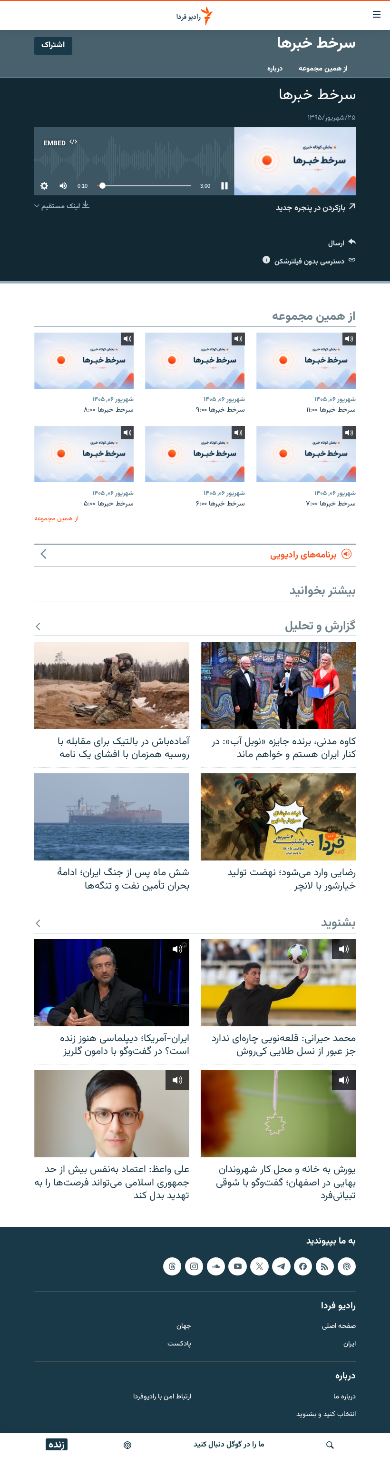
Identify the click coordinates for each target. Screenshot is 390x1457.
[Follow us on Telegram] (281, 1266)
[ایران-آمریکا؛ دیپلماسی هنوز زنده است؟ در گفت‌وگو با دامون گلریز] (111, 982)
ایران (349, 1344)
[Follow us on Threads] (172, 1266)
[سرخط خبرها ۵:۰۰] (84, 454)
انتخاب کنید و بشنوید (326, 1414)
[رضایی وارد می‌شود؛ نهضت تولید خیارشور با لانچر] (278, 816)
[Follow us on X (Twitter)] (259, 1266)
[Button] (342, 245)
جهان (183, 1327)
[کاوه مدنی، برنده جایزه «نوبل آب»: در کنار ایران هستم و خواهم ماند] (278, 685)
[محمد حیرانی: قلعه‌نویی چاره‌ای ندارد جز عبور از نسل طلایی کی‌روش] (278, 982)
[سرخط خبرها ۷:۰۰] (306, 454)
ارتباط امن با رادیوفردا (162, 1397)
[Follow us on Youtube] (237, 1266)
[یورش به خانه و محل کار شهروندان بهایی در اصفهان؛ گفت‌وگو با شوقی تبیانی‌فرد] (278, 1113)
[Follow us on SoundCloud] (216, 1266)
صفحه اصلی (339, 1327)
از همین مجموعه (323, 68)
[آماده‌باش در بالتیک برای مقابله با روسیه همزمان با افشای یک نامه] (111, 685)
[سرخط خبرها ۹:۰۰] (194, 361)
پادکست (179, 1344)
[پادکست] (127, 1445)
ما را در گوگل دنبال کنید (229, 1445)
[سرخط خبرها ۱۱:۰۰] (306, 361)
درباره (275, 68)
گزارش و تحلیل (320, 626)
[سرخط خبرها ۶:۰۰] (194, 454)
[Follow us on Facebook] (303, 1266)
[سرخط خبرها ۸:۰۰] (84, 361)
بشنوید (338, 923)
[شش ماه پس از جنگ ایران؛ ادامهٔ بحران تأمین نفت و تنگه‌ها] (111, 816)
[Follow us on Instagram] (194, 1266)
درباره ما (344, 1397)
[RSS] (325, 1266)
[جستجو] (330, 1445)
